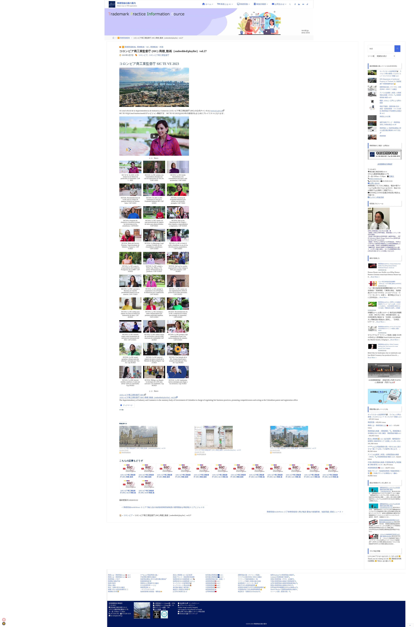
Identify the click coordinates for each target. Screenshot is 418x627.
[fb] (295, 4)
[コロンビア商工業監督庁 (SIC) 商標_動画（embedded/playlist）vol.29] (231, 437)
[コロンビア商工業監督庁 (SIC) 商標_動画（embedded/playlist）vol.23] (306, 436)
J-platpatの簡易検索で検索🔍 (280, 577)
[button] (156, 158)
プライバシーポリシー (187, 605)
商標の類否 (112, 583)
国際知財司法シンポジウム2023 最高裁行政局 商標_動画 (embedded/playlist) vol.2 (390, 505)
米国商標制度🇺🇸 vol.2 (213, 583)
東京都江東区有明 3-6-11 (118, 607)
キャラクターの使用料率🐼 (182, 583)
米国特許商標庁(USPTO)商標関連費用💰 (252, 587)
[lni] (299, 4)
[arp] (307, 4)
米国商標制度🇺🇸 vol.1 (213, 581)
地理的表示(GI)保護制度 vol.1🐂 (184, 579)
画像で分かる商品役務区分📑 (118, 589)
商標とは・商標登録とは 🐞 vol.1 (380, 425)
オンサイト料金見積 (376, 197)
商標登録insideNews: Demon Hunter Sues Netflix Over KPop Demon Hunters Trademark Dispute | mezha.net (389, 265)
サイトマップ (192, 613)
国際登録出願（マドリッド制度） (249, 575)
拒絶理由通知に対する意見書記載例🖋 (153, 579)
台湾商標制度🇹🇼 (211, 591)
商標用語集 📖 (145, 587)
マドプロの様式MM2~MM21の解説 (250, 577)
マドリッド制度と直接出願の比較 (249, 581)
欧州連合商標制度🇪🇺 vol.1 (214, 575)
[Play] (154, 136)
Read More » (375, 277)
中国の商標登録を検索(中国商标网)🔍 (283, 581)
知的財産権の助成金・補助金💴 (151, 591)
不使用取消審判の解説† (148, 577)
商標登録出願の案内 (126, 3)
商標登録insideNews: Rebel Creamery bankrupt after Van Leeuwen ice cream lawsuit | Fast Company (388, 346)
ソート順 (371, 56)
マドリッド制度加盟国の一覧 (248, 579)
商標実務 (383, 136)
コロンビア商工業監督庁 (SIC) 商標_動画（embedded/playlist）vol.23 (147, 397)
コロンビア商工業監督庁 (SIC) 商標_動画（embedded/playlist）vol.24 (142, 448)
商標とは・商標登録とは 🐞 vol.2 (119, 577)
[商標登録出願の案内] (112, 4)
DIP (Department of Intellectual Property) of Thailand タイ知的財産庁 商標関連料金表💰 (390, 81)
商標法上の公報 (385, 116)
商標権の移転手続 (114, 581)
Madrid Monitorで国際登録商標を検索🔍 (284, 589)
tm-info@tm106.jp (116, 616)
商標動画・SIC (143, 47)
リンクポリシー (193, 603)
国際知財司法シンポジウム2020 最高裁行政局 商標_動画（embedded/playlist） (390, 489)
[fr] (303, 4)
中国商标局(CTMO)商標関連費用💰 (250, 589)
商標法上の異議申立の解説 (149, 583)
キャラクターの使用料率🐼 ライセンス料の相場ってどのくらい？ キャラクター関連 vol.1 (390, 73)
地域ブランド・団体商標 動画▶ (184, 577)
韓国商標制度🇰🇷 (211, 589)
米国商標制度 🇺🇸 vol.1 (376, 468)
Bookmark (182, 613)
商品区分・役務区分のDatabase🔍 (249, 591)
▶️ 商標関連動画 (123, 38)
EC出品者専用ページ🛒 (148, 585)
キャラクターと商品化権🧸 (182, 585)
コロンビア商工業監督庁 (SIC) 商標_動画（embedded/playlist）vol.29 (218, 450)
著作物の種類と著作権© (181, 587)
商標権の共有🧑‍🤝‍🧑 (113, 591)
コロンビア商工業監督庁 (159, 55)
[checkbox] (3, 623)
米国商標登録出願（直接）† (215, 579)
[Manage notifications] (4, 619)
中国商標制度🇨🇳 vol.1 (213, 585)
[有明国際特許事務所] (385, 155)
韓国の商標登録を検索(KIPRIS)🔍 (282, 585)
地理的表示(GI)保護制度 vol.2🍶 (184, 581)
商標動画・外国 (156, 47)
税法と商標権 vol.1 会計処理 (182, 575)
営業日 (391, 176)
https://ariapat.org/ (375, 179)
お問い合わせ (374, 183)
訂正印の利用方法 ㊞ (180, 591)
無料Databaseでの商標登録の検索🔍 (283, 575)
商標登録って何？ (114, 579)
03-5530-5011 (115, 613)
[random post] (373, 489)
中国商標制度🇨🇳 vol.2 (213, 587)
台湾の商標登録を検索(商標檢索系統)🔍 (284, 583)
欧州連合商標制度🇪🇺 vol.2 (214, 577)
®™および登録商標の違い (149, 575)
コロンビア (142, 55)
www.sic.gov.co (217, 111)
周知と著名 (112, 585)
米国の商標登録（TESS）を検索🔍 (282, 579)
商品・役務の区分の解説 (116, 587)
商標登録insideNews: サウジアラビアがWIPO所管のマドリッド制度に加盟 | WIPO (389, 328)
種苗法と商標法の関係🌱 (181, 589)
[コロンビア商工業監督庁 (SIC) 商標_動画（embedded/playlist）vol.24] (155, 436)
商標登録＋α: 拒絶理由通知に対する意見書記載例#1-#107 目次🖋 (390, 130)
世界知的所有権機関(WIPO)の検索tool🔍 (284, 587)
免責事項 (182, 603)
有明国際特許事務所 (384, 164)
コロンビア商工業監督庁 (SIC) (131, 395)
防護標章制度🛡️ (145, 581)
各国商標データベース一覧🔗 (248, 583)
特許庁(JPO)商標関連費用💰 (247, 585)
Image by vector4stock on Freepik (191, 609)
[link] (289, 4)
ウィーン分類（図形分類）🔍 (281, 591)
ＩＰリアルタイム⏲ (147, 589)
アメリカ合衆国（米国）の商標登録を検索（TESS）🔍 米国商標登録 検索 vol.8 (390, 95)
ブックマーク (128, 405)
